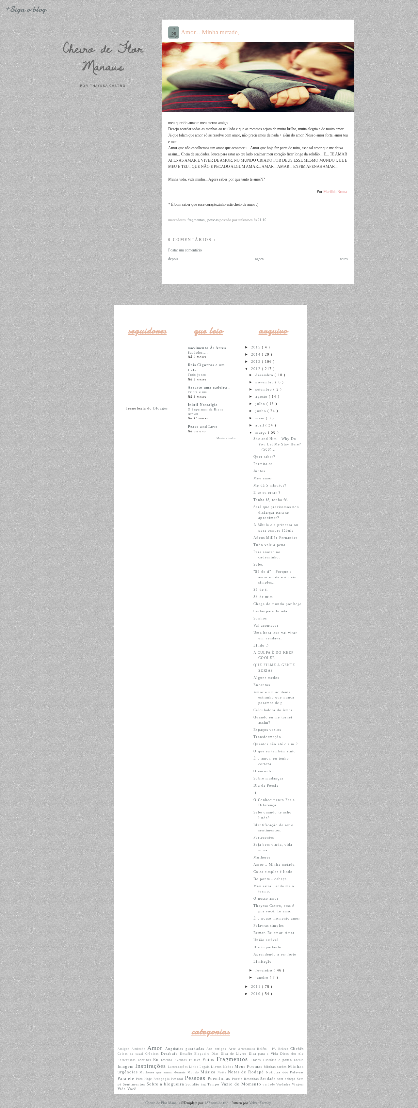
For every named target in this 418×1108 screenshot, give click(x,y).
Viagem (298, 1084)
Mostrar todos (226, 438)
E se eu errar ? (267, 492)
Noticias (274, 1072)
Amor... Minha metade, (210, 32)
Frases (256, 1060)
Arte (233, 1049)
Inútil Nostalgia (203, 405)
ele (301, 1053)
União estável (265, 940)
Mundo (194, 1072)
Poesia (238, 1079)
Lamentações (178, 1066)
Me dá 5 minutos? (269, 485)
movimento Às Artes (207, 348)
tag (204, 1084)
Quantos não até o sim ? (275, 744)
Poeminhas (220, 1078)
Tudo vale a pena (269, 545)
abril (260, 425)
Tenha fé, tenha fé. (270, 500)
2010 (256, 994)
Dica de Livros (235, 1053)
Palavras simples (268, 925)
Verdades (284, 1084)
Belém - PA (267, 1049)
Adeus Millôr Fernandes (275, 537)
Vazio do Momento (242, 1084)
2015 (256, 347)
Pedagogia (162, 1079)
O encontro (263, 771)
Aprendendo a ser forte (274, 954)
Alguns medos (266, 678)
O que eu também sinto (274, 751)
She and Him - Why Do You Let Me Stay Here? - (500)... (277, 444)
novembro (265, 382)
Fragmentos (196, 220)
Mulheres (261, 857)
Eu (157, 1059)
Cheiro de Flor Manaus (103, 56)
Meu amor (262, 478)
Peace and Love (202, 426)
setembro (264, 389)
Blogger (160, 408)
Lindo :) (261, 645)
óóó (286, 1072)
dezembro (265, 375)
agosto (262, 396)
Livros (217, 1066)
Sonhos (260, 618)
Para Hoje (144, 1079)
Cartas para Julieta (270, 611)
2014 (256, 354)
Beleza (284, 1049)
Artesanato (247, 1049)
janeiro (262, 977)
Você (131, 1089)
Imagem (126, 1066)
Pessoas (213, 220)
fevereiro (264, 970)
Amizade (139, 1049)
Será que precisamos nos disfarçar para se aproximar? (275, 512)
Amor (156, 1048)
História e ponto (278, 1060)
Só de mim (263, 597)
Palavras (297, 1072)
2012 (256, 369)
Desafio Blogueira (196, 1053)
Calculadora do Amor (273, 710)
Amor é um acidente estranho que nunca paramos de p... (273, 697)
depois (173, 259)
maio (260, 418)
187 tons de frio (217, 1103)
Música (209, 1071)
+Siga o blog (25, 9)
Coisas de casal (131, 1053)
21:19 (262, 220)
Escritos (145, 1060)
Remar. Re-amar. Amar (274, 933)
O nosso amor (266, 898)
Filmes (195, 1060)
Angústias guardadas (185, 1049)
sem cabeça (287, 1079)
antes (344, 259)
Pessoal (178, 1079)
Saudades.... (198, 352)
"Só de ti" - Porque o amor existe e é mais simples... (274, 577)
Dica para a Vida (264, 1053)
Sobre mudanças (268, 778)
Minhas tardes (276, 1066)
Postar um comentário (185, 250)
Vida (122, 1089)
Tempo (214, 1084)
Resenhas (252, 1079)
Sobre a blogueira (166, 1084)
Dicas (285, 1053)
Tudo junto (197, 375)
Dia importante (267, 947)
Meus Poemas (249, 1066)
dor (294, 1053)
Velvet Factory (260, 1103)
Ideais (299, 1060)
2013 (256, 361)
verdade (269, 1084)
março (261, 432)
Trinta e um (197, 392)
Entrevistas (128, 1060)
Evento (167, 1060)
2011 (256, 986)
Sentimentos (135, 1084)
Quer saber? (264, 456)
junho (261, 411)
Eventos (181, 1060)
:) (254, 793)
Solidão (193, 1084)
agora (259, 259)
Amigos (125, 1049)
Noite (222, 1072)
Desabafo (170, 1053)
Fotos (209, 1059)
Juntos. (259, 471)
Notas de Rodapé (247, 1071)
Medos (228, 1066)
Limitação (262, 961)
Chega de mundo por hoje (277, 604)
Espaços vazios (267, 729)
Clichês (297, 1049)
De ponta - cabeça (270, 879)
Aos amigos (217, 1049)
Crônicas (153, 1053)
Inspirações (151, 1066)
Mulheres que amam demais (163, 1072)
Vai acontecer (265, 625)
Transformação (267, 737)
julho (260, 404)
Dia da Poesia (265, 785)
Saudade (268, 1079)
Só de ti (260, 589)
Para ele (127, 1078)
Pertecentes (263, 837)
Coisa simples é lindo (273, 872)
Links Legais (200, 1066)
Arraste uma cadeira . (209, 387)
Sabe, (258, 564)
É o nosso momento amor (276, 918)
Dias (216, 1053)
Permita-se (263, 464)
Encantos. (262, 685)
